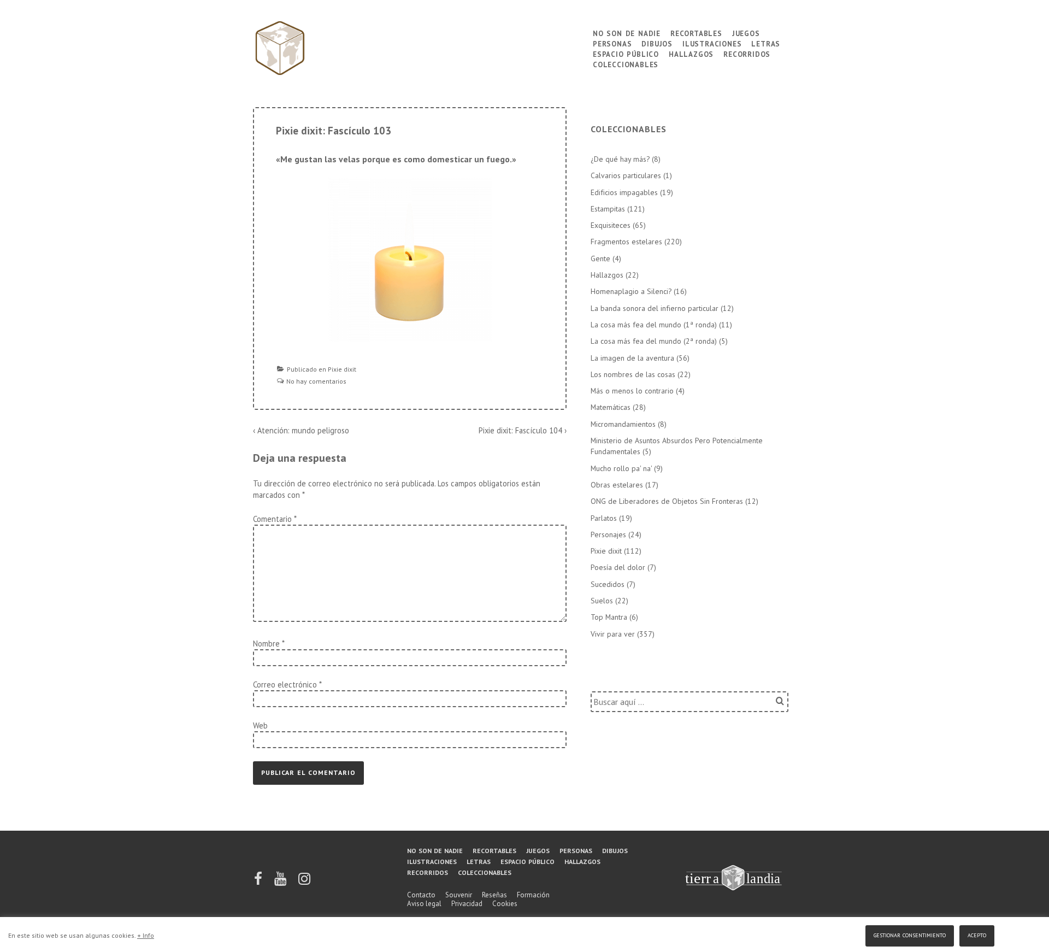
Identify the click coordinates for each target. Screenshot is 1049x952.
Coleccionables (625, 63)
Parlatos (604, 518)
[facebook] (259, 882)
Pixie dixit (342, 369)
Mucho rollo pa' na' (621, 468)
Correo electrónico (285, 684)
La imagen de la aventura (632, 358)
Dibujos (657, 43)
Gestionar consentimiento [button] (910, 934)
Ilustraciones (711, 43)
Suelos (602, 601)
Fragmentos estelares (626, 241)
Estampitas (608, 209)
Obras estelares (617, 485)
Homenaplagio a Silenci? (631, 291)
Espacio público (626, 53)
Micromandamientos (623, 424)
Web (260, 725)
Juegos (746, 32)
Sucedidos (607, 584)
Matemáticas (610, 407)
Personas (612, 43)
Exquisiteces (610, 225)
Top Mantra (609, 617)
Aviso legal (424, 903)
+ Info (145, 935)
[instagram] (304, 882)
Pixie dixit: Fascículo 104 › (523, 430)
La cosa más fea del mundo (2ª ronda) (654, 341)
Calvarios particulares (626, 175)
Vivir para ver (613, 634)
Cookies (504, 903)
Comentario (274, 519)
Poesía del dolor (618, 567)
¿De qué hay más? (620, 159)
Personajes (608, 534)
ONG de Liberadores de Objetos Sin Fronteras (667, 501)
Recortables (696, 32)
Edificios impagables (624, 192)
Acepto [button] (977, 934)
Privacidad (466, 903)
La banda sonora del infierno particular (654, 308)
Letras (765, 43)
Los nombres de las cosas (633, 374)
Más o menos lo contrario (632, 391)
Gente (600, 258)
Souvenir (458, 895)
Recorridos (746, 53)
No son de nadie (627, 32)
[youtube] (281, 882)
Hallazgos (691, 53)
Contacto (421, 895)
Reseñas (494, 895)
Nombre (266, 643)
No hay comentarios (316, 381)
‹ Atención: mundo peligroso (301, 430)
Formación (533, 895)
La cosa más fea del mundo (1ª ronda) (654, 325)
